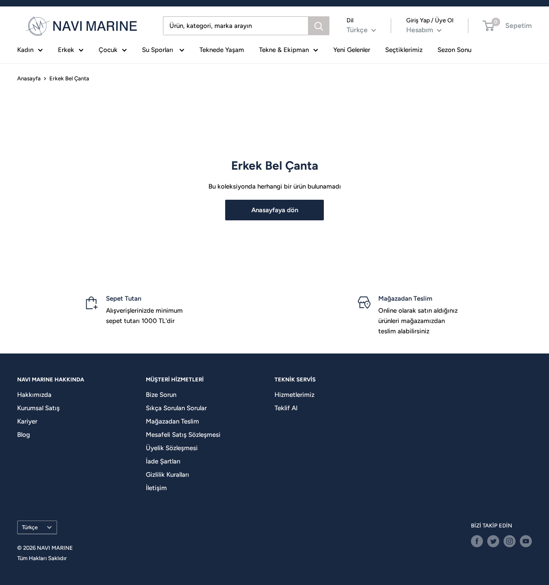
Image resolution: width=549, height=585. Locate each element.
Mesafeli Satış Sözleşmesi (183, 435)
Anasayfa (29, 78)
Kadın (25, 50)
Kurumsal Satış (38, 408)
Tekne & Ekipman (284, 50)
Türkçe (30, 527)
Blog (23, 435)
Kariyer (27, 421)
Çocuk (108, 50)
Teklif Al (285, 408)
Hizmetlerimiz (294, 395)
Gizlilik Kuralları (167, 474)
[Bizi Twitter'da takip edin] (493, 541)
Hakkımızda (34, 395)
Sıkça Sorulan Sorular (176, 408)
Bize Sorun (161, 395)
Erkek (66, 50)
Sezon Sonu (454, 50)
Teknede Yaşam (221, 50)
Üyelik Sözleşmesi (172, 448)
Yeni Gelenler (351, 50)
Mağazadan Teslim (172, 421)
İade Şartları (163, 461)
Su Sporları (158, 50)
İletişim (156, 488)
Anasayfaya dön (274, 210)
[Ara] (318, 25)
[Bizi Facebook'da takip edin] (477, 541)
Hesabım (420, 30)
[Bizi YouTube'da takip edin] (526, 541)
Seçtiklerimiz (403, 50)
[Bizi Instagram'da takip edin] (510, 541)
